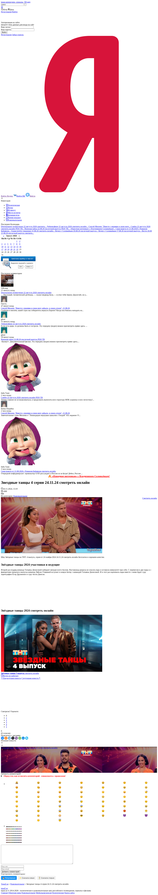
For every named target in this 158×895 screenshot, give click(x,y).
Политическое (58, 893)
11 (5, 247)
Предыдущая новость (12, 678)
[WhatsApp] (19, 738)
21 (14, 249)
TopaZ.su (4, 884)
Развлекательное (20, 496)
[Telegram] (9, 738)
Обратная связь (14, 893)
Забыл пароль (18, 35)
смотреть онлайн (20, 673)
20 (11, 249)
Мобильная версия (44, 893)
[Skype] (26, 738)
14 (14, 247)
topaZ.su (4, 888)
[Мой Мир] (23, 738)
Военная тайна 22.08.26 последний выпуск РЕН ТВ (23, 339)
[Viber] (16, 738)
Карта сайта (70, 893)
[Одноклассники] (5, 738)
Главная (4, 893)
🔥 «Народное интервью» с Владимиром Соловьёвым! (79, 476)
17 (2, 249)
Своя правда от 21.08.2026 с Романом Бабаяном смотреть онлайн (28, 471)
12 (8, 247)
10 (2, 247)
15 (17, 247)
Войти (15, 12)
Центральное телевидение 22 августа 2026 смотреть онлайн (26, 293)
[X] (12, 738)
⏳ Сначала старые (46, 878)
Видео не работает (11, 676)
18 (5, 249)
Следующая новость (30, 678)
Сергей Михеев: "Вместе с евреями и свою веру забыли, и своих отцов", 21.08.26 (35, 308)
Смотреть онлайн (149, 498)
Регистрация (6, 12)
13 (11, 247)
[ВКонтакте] (2, 738)
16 (20, 247)
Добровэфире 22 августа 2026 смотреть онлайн (21, 324)
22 (17, 249)
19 (8, 249)
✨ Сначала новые (26, 878)
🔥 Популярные (8, 878)
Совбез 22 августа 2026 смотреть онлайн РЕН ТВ (22, 397)
